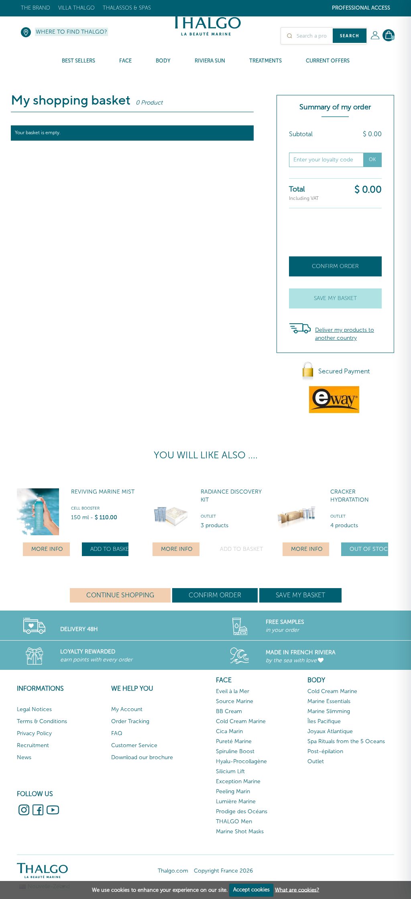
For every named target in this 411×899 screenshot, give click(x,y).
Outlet (208, 516)
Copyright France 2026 (223, 870)
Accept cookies (251, 890)
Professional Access (361, 8)
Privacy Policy (34, 733)
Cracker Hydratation (349, 495)
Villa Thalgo (76, 8)
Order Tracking (130, 721)
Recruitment (33, 745)
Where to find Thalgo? (71, 31)
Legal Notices (34, 709)
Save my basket (335, 298)
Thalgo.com (173, 870)
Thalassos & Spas (127, 8)
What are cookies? (297, 890)
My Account (126, 709)
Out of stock (369, 549)
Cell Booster (85, 508)
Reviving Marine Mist (102, 491)
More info (47, 549)
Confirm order (335, 266)
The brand (35, 8)
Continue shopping (120, 595)
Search (349, 35)
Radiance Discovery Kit (231, 495)
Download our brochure (142, 757)
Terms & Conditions (42, 721)
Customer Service (134, 745)
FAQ (116, 733)
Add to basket (109, 549)
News (24, 757)
